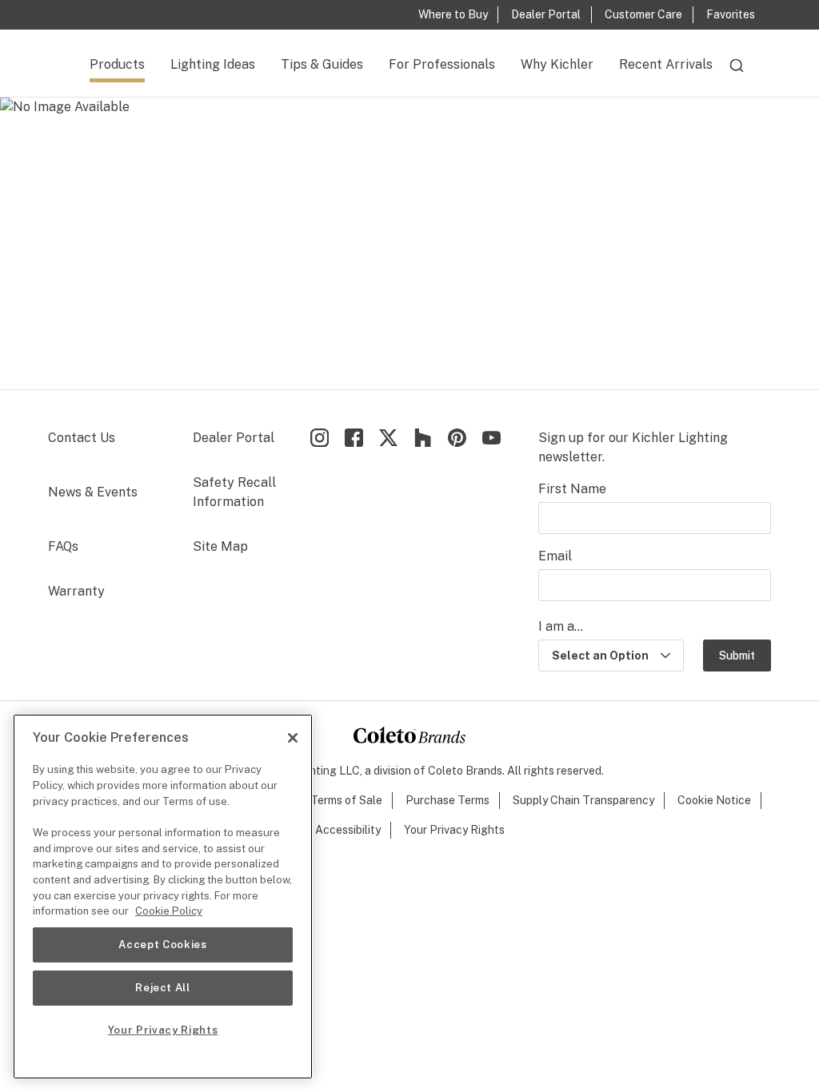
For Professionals (442, 64)
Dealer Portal (233, 437)
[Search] (737, 73)
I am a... (560, 626)
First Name (572, 488)
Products (117, 64)
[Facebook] (354, 437)
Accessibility (348, 829)
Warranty (76, 591)
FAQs (63, 546)
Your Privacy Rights (454, 829)
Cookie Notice (714, 800)
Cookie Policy (168, 911)
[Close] (292, 737)
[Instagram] (319, 437)
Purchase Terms (447, 800)
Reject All (162, 988)
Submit (737, 655)
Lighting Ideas (212, 64)
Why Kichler (557, 64)
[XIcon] (388, 437)
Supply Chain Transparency (583, 800)
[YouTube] (491, 437)
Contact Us (81, 437)
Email (555, 556)
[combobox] (737, 73)
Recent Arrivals (666, 64)
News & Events (93, 492)
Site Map (220, 546)
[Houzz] (422, 437)
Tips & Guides (322, 64)
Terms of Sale (346, 800)
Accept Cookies (162, 945)
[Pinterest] (457, 437)
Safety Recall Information (234, 492)
